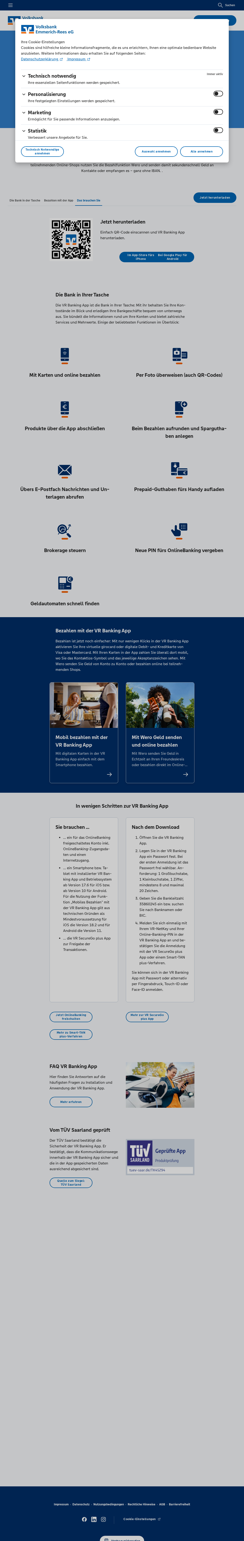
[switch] (218, 93)
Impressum (76, 59)
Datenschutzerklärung (40, 59)
